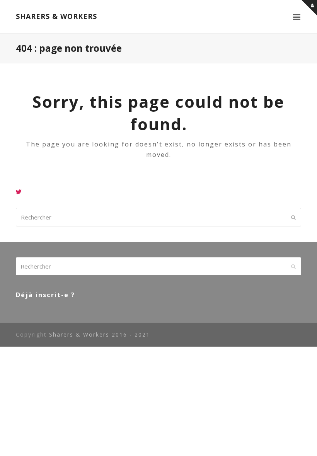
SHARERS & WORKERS (56, 16)
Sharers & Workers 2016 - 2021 (99, 334)
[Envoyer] (293, 217)
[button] (297, 16)
